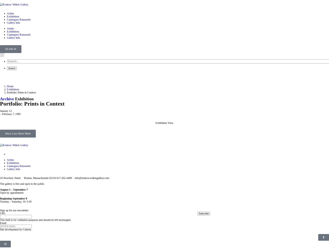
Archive (7, 99)
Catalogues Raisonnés (19, 19)
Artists (10, 13)
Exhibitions (13, 16)
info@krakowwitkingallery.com (92, 178)
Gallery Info (13, 22)
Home (10, 86)
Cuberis (27, 229)
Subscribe (204, 213)
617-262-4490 (64, 178)
